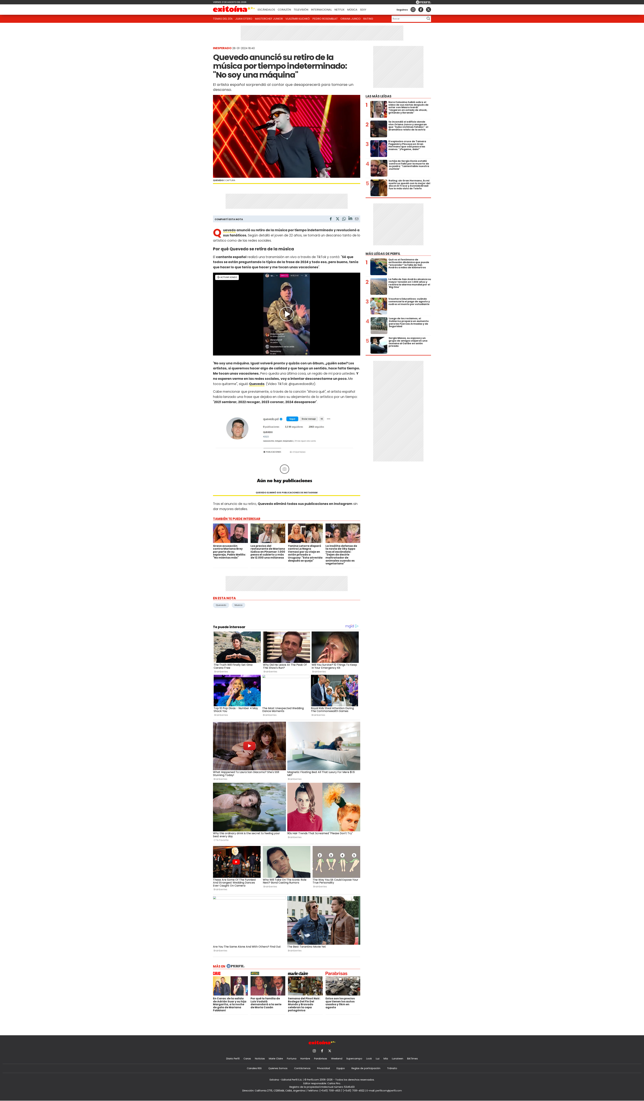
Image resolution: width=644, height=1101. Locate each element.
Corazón (284, 10)
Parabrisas (320, 1058)
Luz (378, 1058)
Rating (368, 19)
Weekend (336, 1058)
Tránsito (392, 1068)
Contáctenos (302, 1068)
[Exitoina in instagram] (413, 9)
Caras (247, 1058)
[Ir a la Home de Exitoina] (234, 9)
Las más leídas (378, 96)
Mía (386, 1058)
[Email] (357, 219)
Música (352, 10)
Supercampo (354, 1058)
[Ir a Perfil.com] (423, 3)
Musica (238, 605)
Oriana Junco (350, 19)
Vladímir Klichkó (297, 19)
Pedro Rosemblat (325, 19)
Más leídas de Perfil (383, 254)
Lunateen (397, 1058)
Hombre (305, 1058)
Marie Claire (276, 1058)
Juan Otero (243, 19)
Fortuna (291, 1058)
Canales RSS (254, 1068)
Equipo (341, 1068)
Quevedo (229, 230)
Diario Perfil (232, 1058)
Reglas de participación (366, 1068)
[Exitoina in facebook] (420, 9)
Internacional (321, 10)
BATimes (412, 1058)
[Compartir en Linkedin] (350, 218)
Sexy (363, 10)
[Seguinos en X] (428, 9)
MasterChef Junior (269, 19)
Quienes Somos (277, 1068)
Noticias (260, 1058)
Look (369, 1058)
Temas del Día (223, 19)
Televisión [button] (301, 10)
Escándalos (266, 10)
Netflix (339, 10)
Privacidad (323, 1068)
